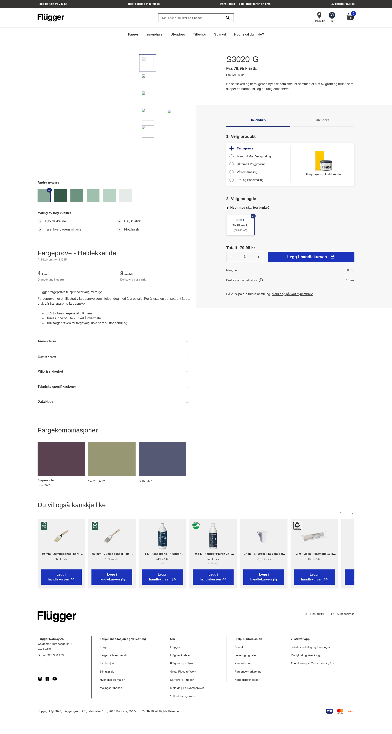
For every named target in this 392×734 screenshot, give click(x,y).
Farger (133, 34)
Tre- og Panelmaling (250, 180)
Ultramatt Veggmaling (251, 164)
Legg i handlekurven (307, 257)
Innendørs (154, 34)
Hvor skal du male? (249, 34)
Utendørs (177, 34)
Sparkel (220, 34)
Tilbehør (199, 34)
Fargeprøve (245, 148)
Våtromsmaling (247, 172)
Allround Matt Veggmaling (254, 156)
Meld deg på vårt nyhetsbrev (292, 294)
